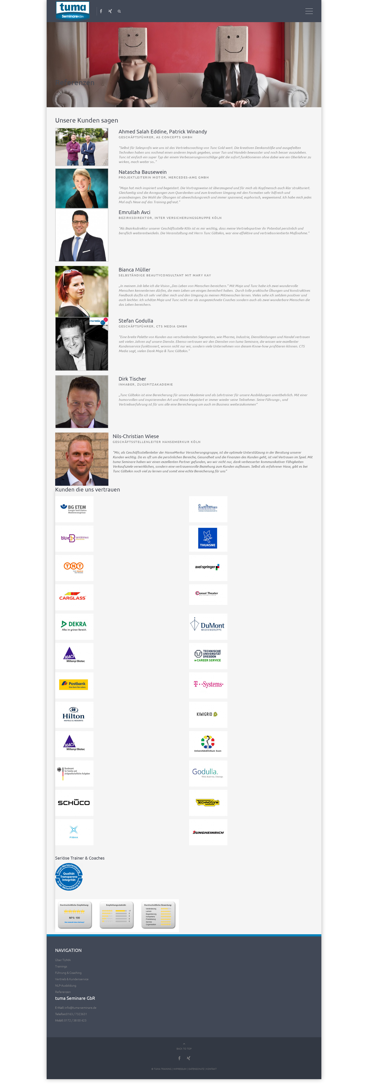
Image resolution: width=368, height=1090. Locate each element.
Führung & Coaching (68, 968)
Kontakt (211, 1064)
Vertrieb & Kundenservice (72, 975)
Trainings (61, 962)
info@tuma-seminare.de (80, 1003)
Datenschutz (196, 1064)
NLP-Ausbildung (65, 981)
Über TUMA (63, 956)
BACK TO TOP (184, 1044)
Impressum (180, 1064)
